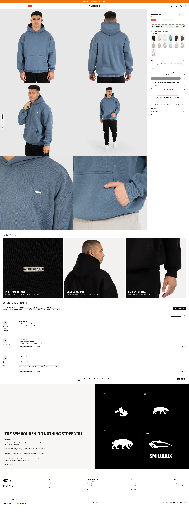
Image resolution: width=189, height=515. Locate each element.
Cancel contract (133, 487)
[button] (79, 379)
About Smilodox (176, 481)
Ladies (50, 483)
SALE (29, 6)
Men (4, 6)
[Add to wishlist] (183, 78)
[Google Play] (22, 503)
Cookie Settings (133, 481)
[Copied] (183, 26)
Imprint (132, 492)
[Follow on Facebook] (4, 486)
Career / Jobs (175, 483)
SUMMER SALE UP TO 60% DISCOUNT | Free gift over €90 (94, 1)
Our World (22, 6)
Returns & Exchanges (92, 485)
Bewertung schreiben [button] (179, 308)
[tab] (176, 315)
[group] (10, 307)
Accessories (51, 485)
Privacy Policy (133, 489)
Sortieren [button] (5, 315)
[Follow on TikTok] (13, 486)
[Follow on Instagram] (7, 486)
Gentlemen (51, 481)
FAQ (88, 492)
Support (89, 489)
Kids (16, 6)
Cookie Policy (133, 483)
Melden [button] (36, 328)
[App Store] (9, 503)
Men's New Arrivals (154, 11)
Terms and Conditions (135, 494)
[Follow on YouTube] (10, 486)
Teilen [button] (39, 328)
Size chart (182, 60)
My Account (90, 487)
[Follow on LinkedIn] (16, 486)
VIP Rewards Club (91, 481)
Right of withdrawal (134, 485)
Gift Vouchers (52, 487)
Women (10, 6)
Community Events (91, 483)
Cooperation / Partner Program (179, 485)
